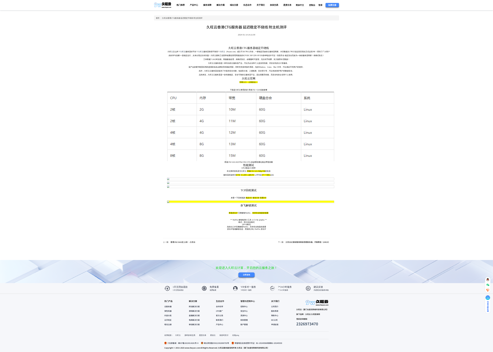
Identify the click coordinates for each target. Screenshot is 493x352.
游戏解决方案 (194, 311)
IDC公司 (274, 320)
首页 (157, 18)
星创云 (213, 335)
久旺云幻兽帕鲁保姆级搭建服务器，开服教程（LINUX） (308, 242)
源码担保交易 (189, 335)
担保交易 (274, 5)
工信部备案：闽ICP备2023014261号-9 (182, 343)
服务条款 (274, 311)
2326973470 (307, 323)
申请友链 (274, 324)
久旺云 (183, 52)
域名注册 (234, 5)
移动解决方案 (194, 324)
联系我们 (219, 320)
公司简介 (274, 306)
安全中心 (244, 311)
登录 (320, 5)
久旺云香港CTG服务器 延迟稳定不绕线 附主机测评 (182, 18)
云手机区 (168, 320)
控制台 (312, 5)
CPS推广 (219, 311)
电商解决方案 (194, 320)
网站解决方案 (194, 306)
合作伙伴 (219, 306)
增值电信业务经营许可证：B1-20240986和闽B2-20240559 (258, 343)
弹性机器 (168, 311)
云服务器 (168, 306)
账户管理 (244, 324)
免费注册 (332, 5)
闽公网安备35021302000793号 (216, 343)
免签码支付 (223, 335)
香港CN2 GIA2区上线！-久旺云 (182, 242)
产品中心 (219, 324)
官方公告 (219, 315)
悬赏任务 (287, 5)
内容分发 (168, 315)
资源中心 (244, 315)
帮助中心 (274, 315)
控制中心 (244, 306)
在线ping (235, 335)
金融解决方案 (194, 315)
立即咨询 (246, 275)
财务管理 (244, 320)
